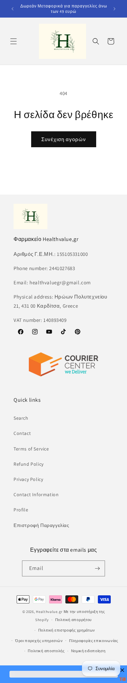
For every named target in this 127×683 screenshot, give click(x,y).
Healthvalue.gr (49, 611)
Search (21, 418)
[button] (13, 41)
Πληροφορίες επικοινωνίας (93, 640)
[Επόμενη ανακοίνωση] (114, 8)
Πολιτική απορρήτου (73, 619)
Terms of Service (31, 449)
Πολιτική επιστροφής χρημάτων (67, 630)
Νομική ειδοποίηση (88, 650)
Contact (22, 433)
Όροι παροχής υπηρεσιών (39, 640)
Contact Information (36, 494)
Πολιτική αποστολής (46, 650)
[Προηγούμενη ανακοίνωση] (12, 8)
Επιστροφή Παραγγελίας (41, 525)
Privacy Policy (28, 479)
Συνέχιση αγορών (63, 139)
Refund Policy (29, 464)
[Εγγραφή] (97, 568)
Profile (21, 510)
